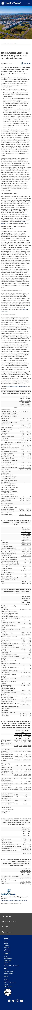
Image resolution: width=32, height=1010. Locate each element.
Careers (5, 979)
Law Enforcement (7, 960)
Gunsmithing (6, 950)
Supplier (6, 984)
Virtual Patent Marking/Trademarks (11, 965)
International (6, 962)
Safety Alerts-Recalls (8, 973)
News (5, 964)
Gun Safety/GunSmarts (8, 971)
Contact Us (6, 981)
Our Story (6, 956)
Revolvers (6, 943)
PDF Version (27, 63)
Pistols (5, 941)
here (26, 214)
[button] (6, 916)
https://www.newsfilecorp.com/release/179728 (14, 900)
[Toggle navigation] (29, 2)
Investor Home (5, 44)
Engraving (6, 949)
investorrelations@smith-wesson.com (16, 386)
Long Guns (6, 945)
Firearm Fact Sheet (8, 986)
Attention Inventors (8, 958)
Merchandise (7, 947)
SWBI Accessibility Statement (10, 982)
